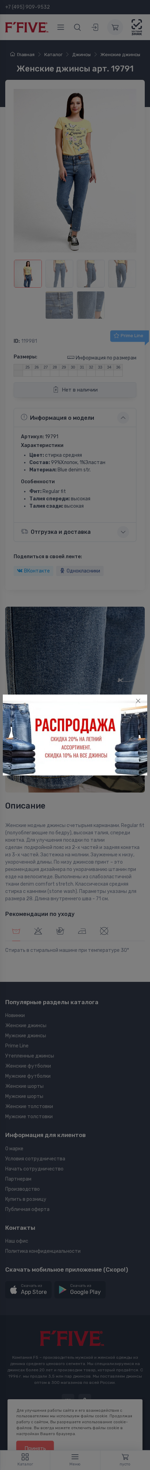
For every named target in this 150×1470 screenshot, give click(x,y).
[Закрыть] (138, 700)
